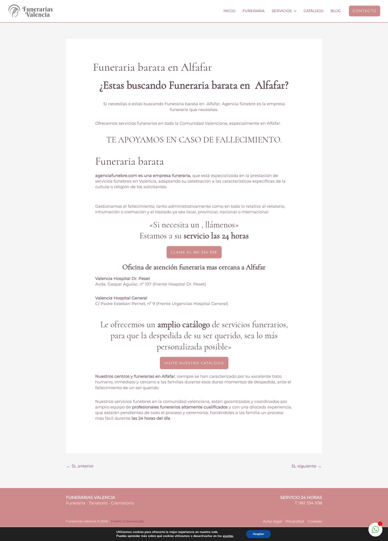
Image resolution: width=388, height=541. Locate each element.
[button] (364, 11)
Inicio (229, 11)
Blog (336, 11)
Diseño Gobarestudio (127, 521)
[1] (375, 531)
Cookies (315, 521)
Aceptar (258, 534)
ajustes (228, 536)
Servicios (282, 11)
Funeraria (253, 11)
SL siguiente (306, 466)
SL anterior (80, 466)
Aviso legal (272, 521)
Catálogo (313, 11)
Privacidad (294, 521)
